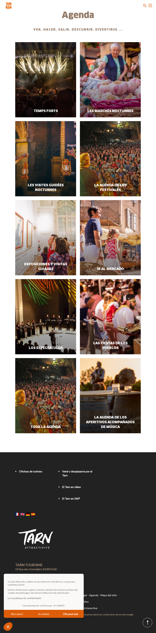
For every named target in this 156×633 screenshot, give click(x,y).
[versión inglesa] (22, 514)
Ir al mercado (110, 269)
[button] (8, 626)
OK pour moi (70, 614)
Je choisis (43, 614)
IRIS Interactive (87, 608)
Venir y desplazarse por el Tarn (77, 473)
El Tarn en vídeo (71, 487)
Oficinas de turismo (30, 471)
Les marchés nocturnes (110, 111)
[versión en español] (33, 514)
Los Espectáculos (46, 348)
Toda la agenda (46, 427)
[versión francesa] (17, 514)
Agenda (93, 595)
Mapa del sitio (108, 595)
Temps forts (46, 111)
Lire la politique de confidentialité (24, 598)
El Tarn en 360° (71, 498)
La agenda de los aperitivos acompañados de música (110, 422)
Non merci (17, 614)
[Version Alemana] (28, 514)
